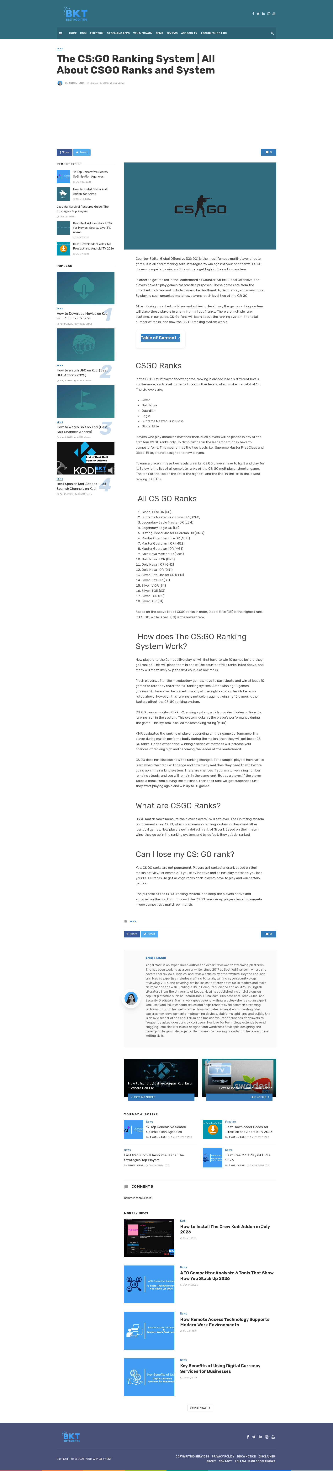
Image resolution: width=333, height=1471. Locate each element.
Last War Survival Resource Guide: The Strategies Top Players (154, 1157)
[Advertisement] (166, 117)
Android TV (189, 33)
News (159, 33)
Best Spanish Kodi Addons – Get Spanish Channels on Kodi (81, 486)
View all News (198, 1407)
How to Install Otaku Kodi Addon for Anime (90, 191)
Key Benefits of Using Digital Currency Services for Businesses (220, 1368)
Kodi (83, 33)
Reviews (172, 33)
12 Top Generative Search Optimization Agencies (166, 1129)
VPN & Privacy (142, 33)
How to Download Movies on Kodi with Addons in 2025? (82, 316)
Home (73, 33)
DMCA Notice (246, 1456)
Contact (225, 1461)
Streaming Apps (118, 33)
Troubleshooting (214, 33)
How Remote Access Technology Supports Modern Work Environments (224, 1322)
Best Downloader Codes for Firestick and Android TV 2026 (248, 1129)
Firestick (96, 33)
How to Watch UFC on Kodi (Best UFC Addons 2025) (82, 372)
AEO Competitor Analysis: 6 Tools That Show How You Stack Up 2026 (227, 1276)
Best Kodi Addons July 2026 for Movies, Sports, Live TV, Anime (92, 228)
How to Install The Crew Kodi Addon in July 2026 (225, 1229)
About (211, 1461)
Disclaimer (266, 1456)
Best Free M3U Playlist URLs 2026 (247, 1157)
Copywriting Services (192, 1456)
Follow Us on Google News (255, 1461)
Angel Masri (77, 83)
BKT (109, 1459)
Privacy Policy (223, 1456)
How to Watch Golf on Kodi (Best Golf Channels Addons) (82, 429)
